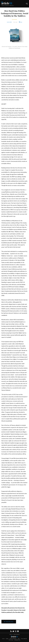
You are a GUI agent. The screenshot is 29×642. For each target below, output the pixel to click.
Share (21, 22)
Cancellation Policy (17, 639)
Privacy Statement (24, 638)
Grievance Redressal (13, 638)
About (19, 638)
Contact (7, 638)
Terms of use (11, 639)
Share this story (9, 621)
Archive (3, 638)
